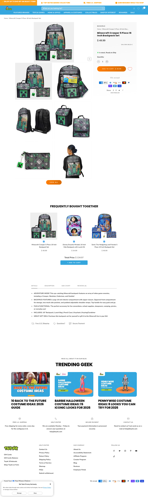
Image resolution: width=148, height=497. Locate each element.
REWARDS (123, 12)
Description (49, 286)
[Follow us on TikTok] (114, 456)
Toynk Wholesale (10, 461)
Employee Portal (79, 470)
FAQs (41, 470)
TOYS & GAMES (39, 12)
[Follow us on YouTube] (136, 451)
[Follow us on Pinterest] (130, 451)
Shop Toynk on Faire (11, 465)
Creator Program (79, 459)
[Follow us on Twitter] (119, 451)
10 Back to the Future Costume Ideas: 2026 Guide (28, 404)
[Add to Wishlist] (130, 69)
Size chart (66, 286)
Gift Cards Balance (11, 458)
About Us (77, 449)
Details (34, 286)
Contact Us (43, 449)
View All (54, 182)
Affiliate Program (79, 456)
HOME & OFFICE (54, 12)
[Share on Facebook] (113, 90)
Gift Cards (8, 455)
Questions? (61, 323)
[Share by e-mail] (122, 90)
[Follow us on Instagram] (125, 451)
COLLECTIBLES (91, 12)
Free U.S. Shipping (42, 323)
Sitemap (42, 466)
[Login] (134, 8)
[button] (143, 8)
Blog (75, 463)
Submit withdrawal (46, 473)
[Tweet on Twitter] (119, 90)
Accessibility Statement (82, 453)
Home (6, 18)
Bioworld (101, 26)
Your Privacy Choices (22, 481)
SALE (132, 12)
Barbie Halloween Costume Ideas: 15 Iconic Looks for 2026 (72, 404)
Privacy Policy (44, 453)
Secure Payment (79, 323)
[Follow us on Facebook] (114, 451)
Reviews (76, 466)
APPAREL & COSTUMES (73, 12)
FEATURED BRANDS (21, 12)
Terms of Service (45, 463)
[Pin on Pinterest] (116, 90)
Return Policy (44, 456)
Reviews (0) (82, 286)
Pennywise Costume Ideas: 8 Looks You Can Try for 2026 (116, 404)
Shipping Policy (45, 459)
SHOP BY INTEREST (108, 12)
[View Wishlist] (138, 8)
